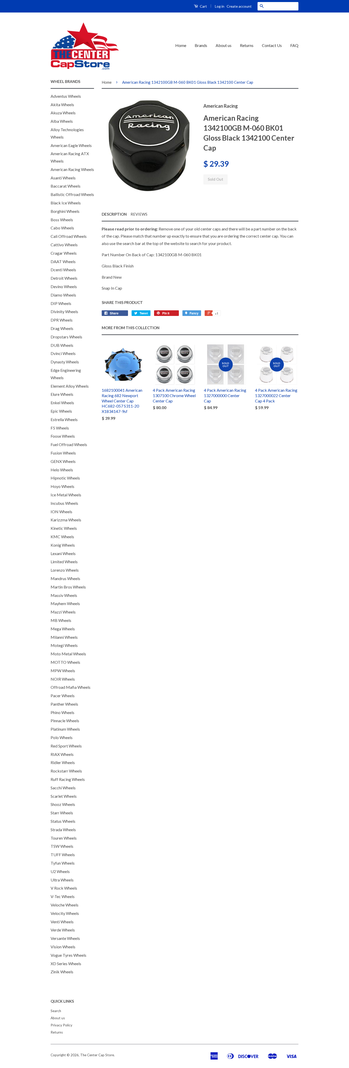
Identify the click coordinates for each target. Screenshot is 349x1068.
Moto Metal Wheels (68, 653)
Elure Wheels (62, 394)
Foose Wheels (63, 436)
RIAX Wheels (62, 754)
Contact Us (272, 45)
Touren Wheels (64, 838)
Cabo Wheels (62, 227)
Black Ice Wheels (66, 202)
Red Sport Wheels (66, 745)
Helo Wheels (62, 469)
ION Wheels (61, 511)
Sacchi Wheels (63, 787)
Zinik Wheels (62, 971)
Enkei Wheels (62, 402)
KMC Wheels (62, 536)
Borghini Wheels (65, 211)
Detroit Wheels (64, 278)
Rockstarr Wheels (66, 770)
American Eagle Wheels (71, 145)
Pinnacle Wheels (65, 720)
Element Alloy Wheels (70, 386)
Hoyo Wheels (62, 486)
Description (114, 214)
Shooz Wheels (63, 804)
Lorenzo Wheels (65, 570)
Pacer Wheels (63, 695)
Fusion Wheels (63, 452)
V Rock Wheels (64, 888)
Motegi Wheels (64, 645)
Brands (201, 45)
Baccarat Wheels (65, 185)
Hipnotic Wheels (65, 477)
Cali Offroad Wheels (69, 236)
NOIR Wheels (63, 679)
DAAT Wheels (63, 261)
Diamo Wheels (63, 294)
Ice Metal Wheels (66, 494)
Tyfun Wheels (63, 863)
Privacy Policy (61, 1025)
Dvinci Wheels (63, 353)
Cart (203, 6)
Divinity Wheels (64, 311)
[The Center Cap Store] (85, 45)
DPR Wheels (62, 319)
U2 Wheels (60, 871)
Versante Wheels (65, 938)
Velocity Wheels (65, 913)
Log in (219, 6)
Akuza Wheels (63, 112)
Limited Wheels (64, 561)
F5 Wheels (60, 427)
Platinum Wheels (65, 729)
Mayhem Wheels (65, 603)
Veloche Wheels (64, 904)
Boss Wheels (62, 219)
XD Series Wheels (66, 963)
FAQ (294, 45)
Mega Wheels (63, 628)
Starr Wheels (62, 812)
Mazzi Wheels (63, 611)
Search (56, 1011)
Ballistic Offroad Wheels (72, 194)
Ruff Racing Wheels (68, 779)
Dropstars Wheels (66, 336)
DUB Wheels (62, 345)
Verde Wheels (63, 929)
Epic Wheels (61, 411)
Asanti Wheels (63, 177)
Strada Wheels (63, 829)
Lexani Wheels (63, 553)
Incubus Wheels (64, 503)
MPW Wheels (63, 670)
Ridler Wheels (63, 762)
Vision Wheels (63, 946)
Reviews (139, 214)
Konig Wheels (63, 545)
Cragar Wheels (64, 253)
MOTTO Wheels (65, 662)
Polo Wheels (62, 737)
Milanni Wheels (64, 637)
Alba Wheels (62, 121)
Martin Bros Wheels (68, 586)
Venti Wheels (62, 921)
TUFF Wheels (63, 854)
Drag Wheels (62, 328)
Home (180, 45)
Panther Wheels (64, 704)
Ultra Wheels (62, 879)
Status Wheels (63, 821)
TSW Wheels (62, 846)
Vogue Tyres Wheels (68, 955)
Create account (239, 6)
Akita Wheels (62, 104)
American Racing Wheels (72, 169)
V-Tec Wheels (63, 896)
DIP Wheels (61, 303)
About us (223, 45)
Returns (246, 45)
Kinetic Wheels (64, 528)
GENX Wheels (63, 461)
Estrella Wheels (64, 419)
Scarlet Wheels (64, 796)
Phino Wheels (62, 712)
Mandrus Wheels (65, 578)
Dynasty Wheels (65, 361)
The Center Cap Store (97, 1055)
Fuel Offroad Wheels (69, 444)
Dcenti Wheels (63, 269)
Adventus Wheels (66, 96)
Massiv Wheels (64, 595)
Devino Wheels (64, 286)
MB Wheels (61, 620)
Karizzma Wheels (66, 519)
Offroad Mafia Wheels (70, 687)
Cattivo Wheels (64, 244)
